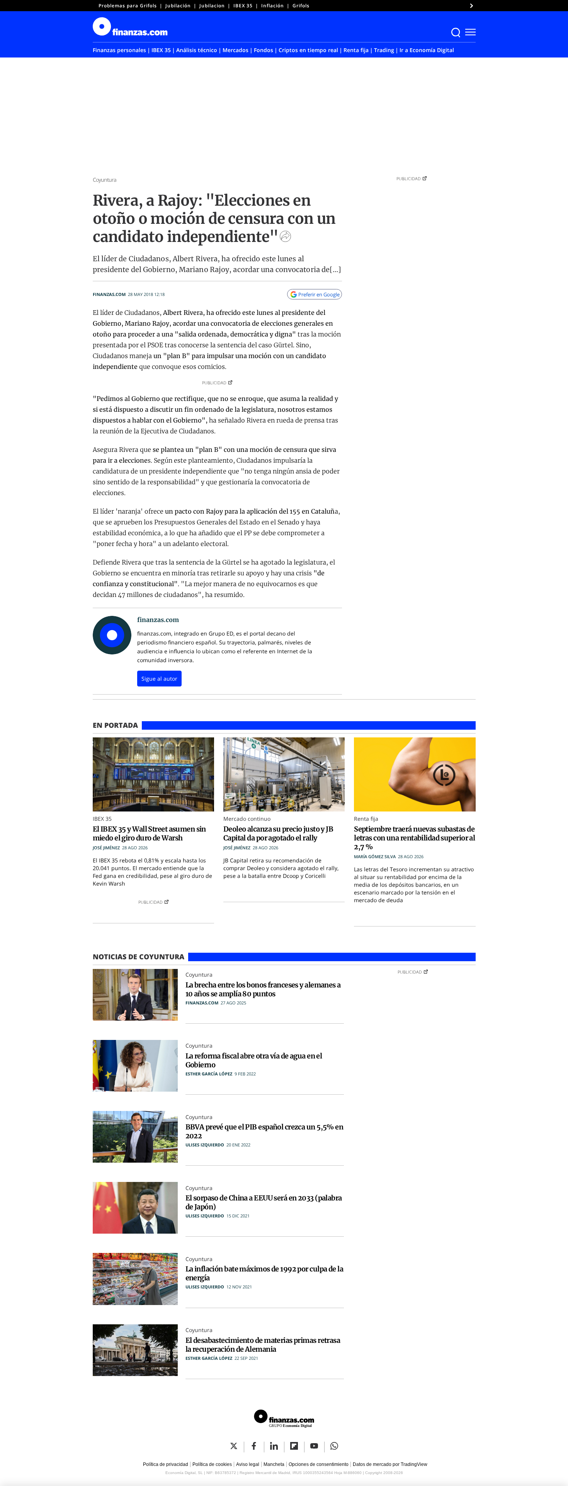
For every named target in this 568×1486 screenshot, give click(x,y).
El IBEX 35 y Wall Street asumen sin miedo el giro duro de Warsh (149, 833)
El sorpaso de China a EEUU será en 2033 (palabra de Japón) (263, 1202)
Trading (384, 50)
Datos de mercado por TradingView (390, 1464)
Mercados (235, 50)
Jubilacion (212, 5)
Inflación (272, 5)
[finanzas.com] (284, 1419)
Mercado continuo (246, 819)
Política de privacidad (165, 1464)
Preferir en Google (319, 294)
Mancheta (274, 1464)
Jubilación (178, 5)
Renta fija (356, 50)
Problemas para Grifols (128, 5)
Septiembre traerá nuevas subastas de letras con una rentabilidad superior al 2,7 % (414, 838)
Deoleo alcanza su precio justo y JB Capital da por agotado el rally (278, 833)
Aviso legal (247, 1464)
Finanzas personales (119, 50)
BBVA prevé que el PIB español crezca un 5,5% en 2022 (264, 1131)
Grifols (301, 5)
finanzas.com (109, 294)
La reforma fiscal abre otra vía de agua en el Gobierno (253, 1060)
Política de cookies (212, 1464)
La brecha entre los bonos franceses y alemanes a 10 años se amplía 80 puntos (263, 989)
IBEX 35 (243, 5)
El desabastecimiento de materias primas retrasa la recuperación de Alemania (262, 1345)
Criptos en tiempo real (308, 50)
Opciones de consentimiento (319, 1464)
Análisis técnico (196, 50)
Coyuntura (105, 179)
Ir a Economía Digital (427, 50)
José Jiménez (106, 847)
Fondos (263, 50)
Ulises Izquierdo (204, 1145)
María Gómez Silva (375, 856)
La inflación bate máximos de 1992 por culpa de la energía (264, 1273)
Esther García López (208, 1074)
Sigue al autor (159, 678)
